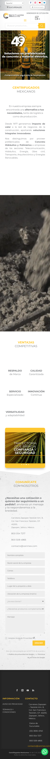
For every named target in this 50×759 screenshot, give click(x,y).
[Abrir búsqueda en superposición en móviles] (25, 25)
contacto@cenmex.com (39, 746)
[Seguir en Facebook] (30, 2)
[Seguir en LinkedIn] (44, 2)
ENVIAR (39, 643)
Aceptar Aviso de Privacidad (20, 638)
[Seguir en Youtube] (39, 2)
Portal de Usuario (38, 7)
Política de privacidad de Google (21, 654)
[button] (44, 751)
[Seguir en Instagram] (35, 2)
